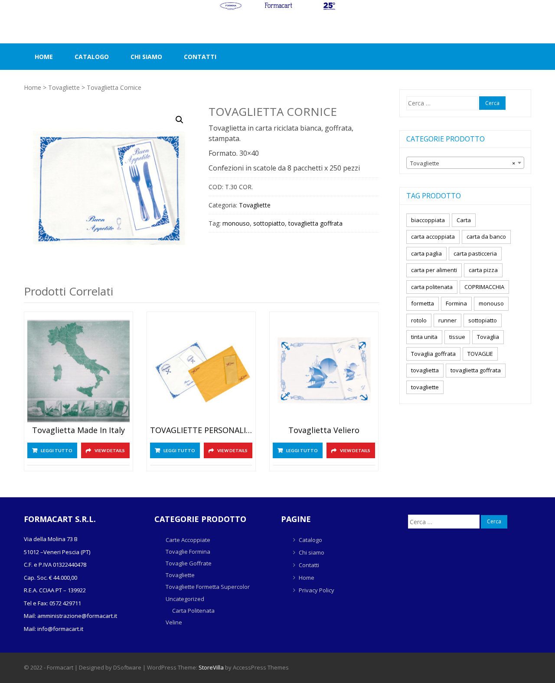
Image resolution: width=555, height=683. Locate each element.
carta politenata (432, 287)
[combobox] (465, 163)
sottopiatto (269, 223)
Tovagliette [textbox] (462, 163)
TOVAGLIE (480, 354)
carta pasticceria (475, 253)
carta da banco (486, 236)
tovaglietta (425, 370)
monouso (236, 223)
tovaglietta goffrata (315, 223)
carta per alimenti (434, 270)
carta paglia (426, 253)
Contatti (200, 57)
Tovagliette (64, 87)
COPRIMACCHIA (484, 287)
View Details (110, 450)
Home (44, 57)
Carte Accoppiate (188, 540)
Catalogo (92, 57)
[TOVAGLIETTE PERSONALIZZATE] (201, 371)
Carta (464, 220)
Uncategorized (185, 599)
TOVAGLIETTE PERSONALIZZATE (201, 430)
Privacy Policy (316, 590)
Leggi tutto (56, 450)
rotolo (419, 320)
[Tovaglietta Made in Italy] (78, 371)
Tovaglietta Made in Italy (78, 430)
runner (447, 320)
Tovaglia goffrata (433, 354)
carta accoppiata (433, 236)
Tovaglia (488, 337)
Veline (174, 622)
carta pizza (483, 270)
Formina (456, 303)
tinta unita (424, 337)
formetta (422, 303)
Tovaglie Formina (188, 551)
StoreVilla (211, 667)
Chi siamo (146, 57)
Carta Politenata (193, 610)
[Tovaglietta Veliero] (324, 371)
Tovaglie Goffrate (189, 563)
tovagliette (425, 387)
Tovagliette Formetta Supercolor (208, 587)
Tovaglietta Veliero (323, 430)
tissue (457, 337)
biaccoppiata (428, 220)
